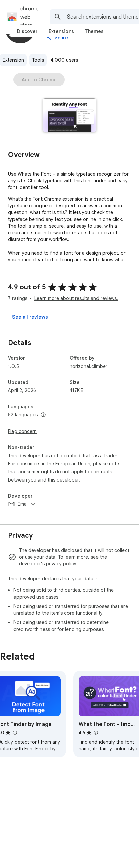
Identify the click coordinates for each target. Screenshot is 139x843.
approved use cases (35, 597)
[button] (69, 116)
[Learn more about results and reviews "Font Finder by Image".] (15, 733)
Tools (38, 60)
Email (23, 504)
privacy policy (61, 564)
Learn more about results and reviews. (76, 298)
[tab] (27, 31)
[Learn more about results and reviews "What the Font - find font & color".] (96, 733)
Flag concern (22, 431)
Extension (13, 60)
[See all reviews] (30, 317)
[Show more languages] (43, 415)
